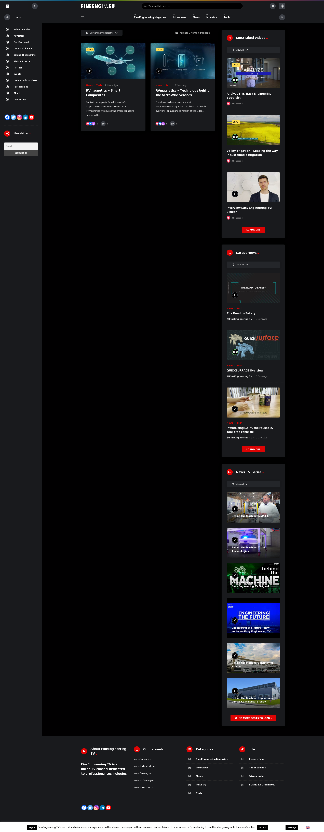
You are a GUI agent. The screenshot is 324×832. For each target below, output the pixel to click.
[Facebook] (7, 117)
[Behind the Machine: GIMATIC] (253, 507)
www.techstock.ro (143, 787)
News (89, 85)
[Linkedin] (102, 807)
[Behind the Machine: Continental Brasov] (253, 658)
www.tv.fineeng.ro (144, 780)
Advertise (19, 36)
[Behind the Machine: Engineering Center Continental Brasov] (253, 693)
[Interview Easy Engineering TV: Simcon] (253, 187)
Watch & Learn (22, 61)
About (17, 93)
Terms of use (256, 759)
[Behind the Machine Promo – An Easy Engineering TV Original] (253, 578)
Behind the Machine (25, 55)
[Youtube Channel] (31, 117)
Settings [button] (292, 827)
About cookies (257, 767)
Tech (99, 85)
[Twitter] (13, 117)
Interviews (202, 767)
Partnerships (21, 86)
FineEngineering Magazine (212, 759)
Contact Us (20, 99)
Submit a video (22, 29)
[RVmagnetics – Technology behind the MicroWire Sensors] (183, 61)
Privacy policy (257, 776)
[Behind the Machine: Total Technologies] (253, 543)
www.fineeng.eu (142, 759)
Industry (201, 784)
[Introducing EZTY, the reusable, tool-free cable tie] (253, 403)
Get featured (21, 42)
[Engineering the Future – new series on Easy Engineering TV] (253, 618)
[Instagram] (19, 117)
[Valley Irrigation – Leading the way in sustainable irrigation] (253, 130)
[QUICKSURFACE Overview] (253, 345)
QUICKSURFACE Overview (245, 370)
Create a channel (23, 48)
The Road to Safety (241, 313)
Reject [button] (32, 827)
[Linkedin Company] (25, 117)
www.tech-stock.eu (144, 766)
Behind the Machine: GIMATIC (250, 516)
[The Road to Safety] (253, 288)
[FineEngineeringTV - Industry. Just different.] (16, 6)
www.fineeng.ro (142, 773)
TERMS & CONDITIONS (262, 784)
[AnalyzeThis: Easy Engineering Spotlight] (253, 73)
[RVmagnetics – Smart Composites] (113, 61)
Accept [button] (262, 827)
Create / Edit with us (25, 80)
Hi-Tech (18, 67)
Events (17, 74)
